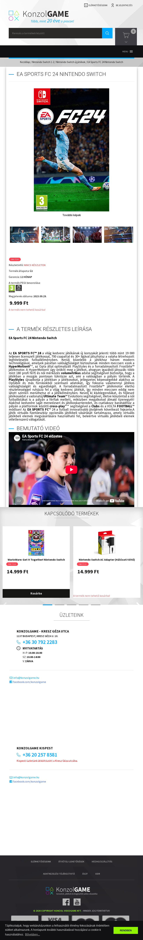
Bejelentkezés (124, 5)
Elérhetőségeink (98, 5)
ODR (97, 873)
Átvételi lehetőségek (71, 861)
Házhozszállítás (102, 861)
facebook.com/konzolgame (29, 682)
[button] (125, 51)
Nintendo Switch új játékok (70, 62)
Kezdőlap (25, 62)
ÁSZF (85, 873)
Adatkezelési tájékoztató (59, 873)
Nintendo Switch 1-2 (43, 62)
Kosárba (36, 593)
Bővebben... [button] (32, 934)
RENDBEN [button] (126, 930)
